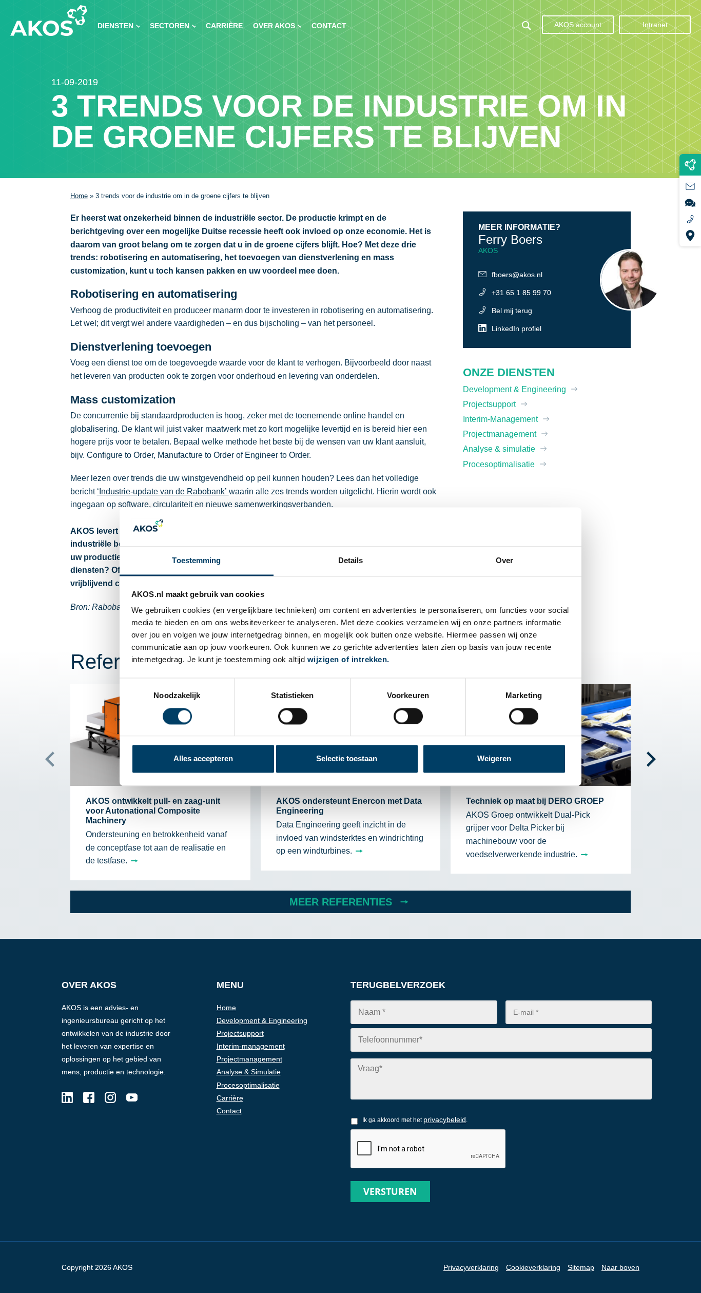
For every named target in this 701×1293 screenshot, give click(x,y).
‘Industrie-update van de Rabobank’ (163, 491)
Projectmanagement (499, 434)
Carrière (224, 26)
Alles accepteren (203, 759)
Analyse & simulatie (499, 449)
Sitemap (581, 1267)
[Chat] (690, 203)
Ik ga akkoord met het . (415, 1119)
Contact (328, 26)
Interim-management (251, 1046)
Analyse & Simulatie (249, 1072)
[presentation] (50, 759)
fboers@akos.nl (517, 275)
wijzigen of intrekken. (348, 659)
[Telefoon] (690, 219)
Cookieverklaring (533, 1267)
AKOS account (577, 25)
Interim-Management (500, 419)
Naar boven (620, 1267)
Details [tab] (350, 560)
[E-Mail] (690, 186)
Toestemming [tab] (196, 560)
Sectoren (169, 26)
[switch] (408, 716)
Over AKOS (274, 26)
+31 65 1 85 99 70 (521, 292)
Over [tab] (504, 560)
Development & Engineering (514, 389)
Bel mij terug (512, 310)
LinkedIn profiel (516, 328)
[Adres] (690, 235)
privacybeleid (444, 1119)
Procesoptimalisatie (499, 464)
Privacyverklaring (471, 1267)
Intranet (655, 25)
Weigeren (494, 759)
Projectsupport (489, 404)
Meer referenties (340, 902)
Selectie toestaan (346, 759)
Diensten (115, 26)
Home (79, 196)
